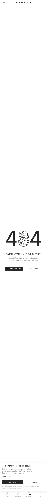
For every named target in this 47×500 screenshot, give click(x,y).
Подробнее (6, 476)
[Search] (43, 2)
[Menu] (3, 2)
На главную (33, 269)
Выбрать (34, 482)
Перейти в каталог (14, 269)
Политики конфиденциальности (12, 488)
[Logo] (23, 3)
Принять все (12, 482)
